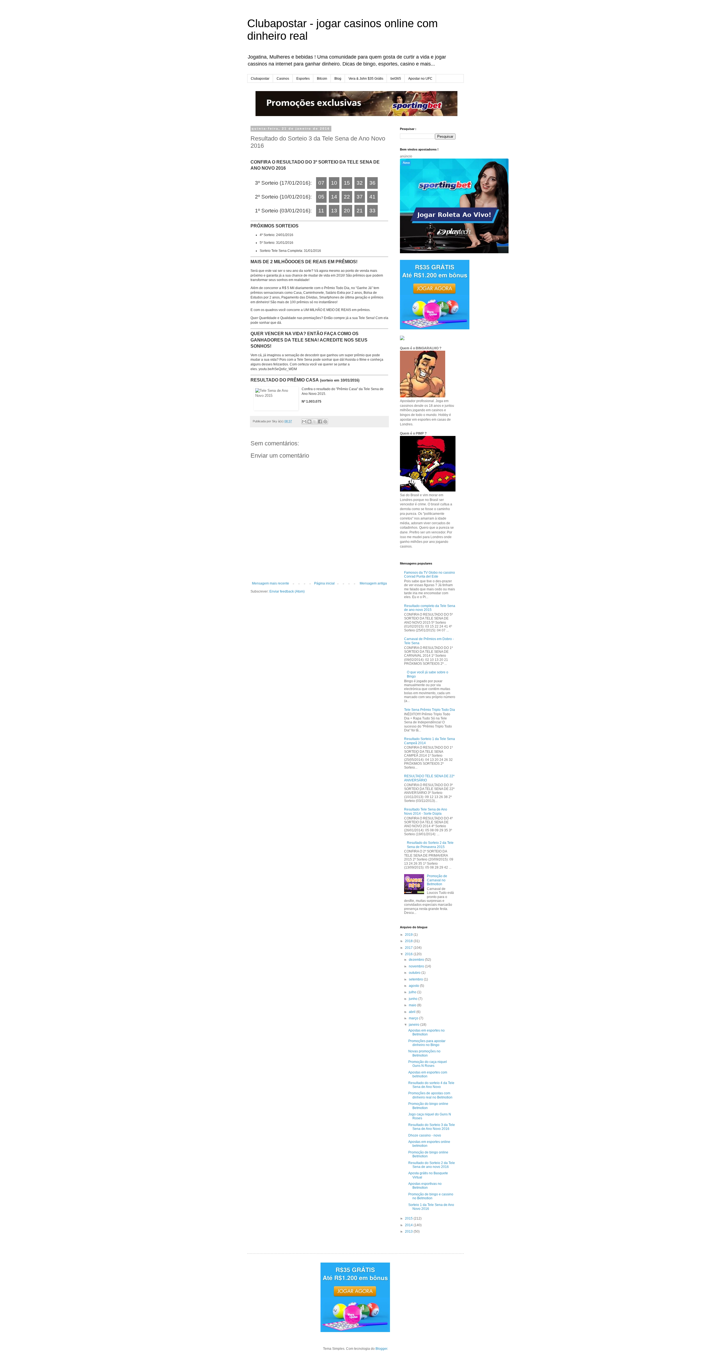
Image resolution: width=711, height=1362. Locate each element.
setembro (416, 979)
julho (413, 992)
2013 (409, 1231)
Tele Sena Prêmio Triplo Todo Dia (429, 710)
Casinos (283, 79)
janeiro (414, 1025)
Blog (337, 79)
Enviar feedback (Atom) (287, 591)
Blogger (381, 1349)
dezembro (417, 960)
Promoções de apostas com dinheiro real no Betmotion (430, 1095)
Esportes (303, 79)
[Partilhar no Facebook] (320, 421)
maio (413, 1005)
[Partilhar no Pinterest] (325, 421)
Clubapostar (260, 79)
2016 (409, 954)
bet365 (395, 79)
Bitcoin (322, 79)
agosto (414, 986)
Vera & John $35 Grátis (366, 79)
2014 (409, 1225)
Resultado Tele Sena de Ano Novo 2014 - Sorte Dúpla (425, 811)
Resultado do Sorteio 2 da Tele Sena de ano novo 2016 (431, 1165)
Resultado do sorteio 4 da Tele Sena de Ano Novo (431, 1085)
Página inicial (324, 583)
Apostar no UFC (420, 79)
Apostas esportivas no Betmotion (425, 1186)
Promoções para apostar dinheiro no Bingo (426, 1043)
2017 (409, 948)
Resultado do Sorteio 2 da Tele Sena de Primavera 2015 (430, 845)
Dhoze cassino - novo (424, 1135)
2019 (409, 935)
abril (412, 1012)
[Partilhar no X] (314, 421)
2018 (409, 941)
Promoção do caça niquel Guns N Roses (427, 1064)
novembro (417, 966)
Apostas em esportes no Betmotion (426, 1032)
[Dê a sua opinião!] (309, 421)
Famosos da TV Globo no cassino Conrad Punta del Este (429, 574)
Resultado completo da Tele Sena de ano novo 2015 (429, 608)
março (414, 1018)
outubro (415, 973)
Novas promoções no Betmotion (424, 1053)
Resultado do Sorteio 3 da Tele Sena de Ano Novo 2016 (431, 1127)
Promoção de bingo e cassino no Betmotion (430, 1196)
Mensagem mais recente (270, 583)
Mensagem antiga (373, 583)
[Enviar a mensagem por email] (304, 421)
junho (413, 999)
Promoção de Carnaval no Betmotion (437, 880)
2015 (409, 1218)
